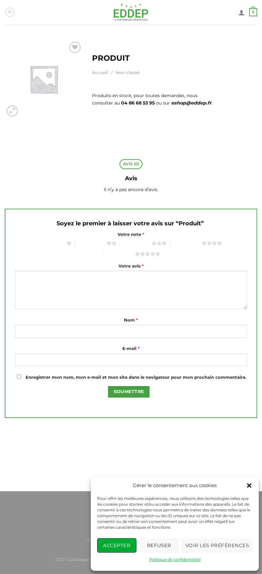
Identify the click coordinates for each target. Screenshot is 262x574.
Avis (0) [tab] (131, 164)
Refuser (159, 545)
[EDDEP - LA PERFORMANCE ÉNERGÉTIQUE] (131, 12)
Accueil (100, 72)
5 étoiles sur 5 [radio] (119, 253)
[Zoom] (12, 111)
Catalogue (78, 559)
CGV (59, 559)
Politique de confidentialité (175, 559)
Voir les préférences (217, 545)
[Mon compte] (241, 12)
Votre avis (131, 265)
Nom (131, 319)
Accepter (116, 545)
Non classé (127, 72)
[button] (249, 485)
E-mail (131, 348)
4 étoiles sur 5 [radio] (186, 243)
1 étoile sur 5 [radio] (51, 243)
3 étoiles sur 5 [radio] (135, 243)
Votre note (131, 234)
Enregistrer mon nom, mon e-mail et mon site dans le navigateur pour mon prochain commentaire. (136, 377)
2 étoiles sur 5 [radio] (90, 243)
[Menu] (9, 12)
